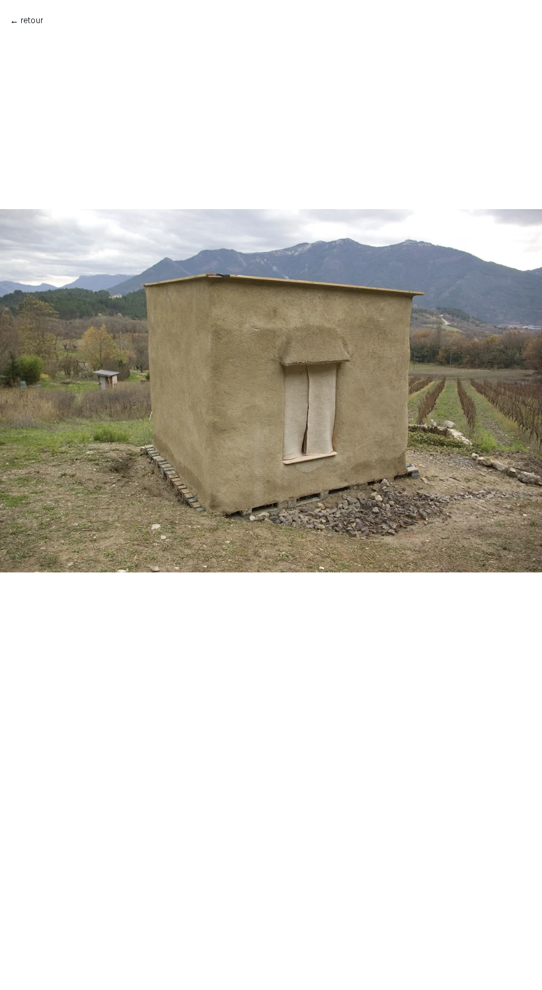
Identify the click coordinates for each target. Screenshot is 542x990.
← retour (26, 20)
